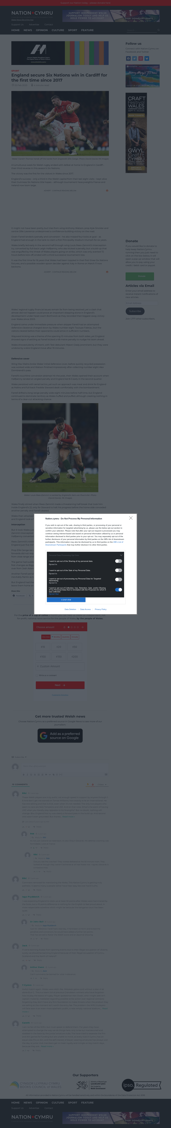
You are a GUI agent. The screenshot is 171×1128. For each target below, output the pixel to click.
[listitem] (85, 555)
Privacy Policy (100, 609)
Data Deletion (70, 609)
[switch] (118, 561)
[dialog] (85, 564)
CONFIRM (66, 600)
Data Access (85, 609)
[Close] (131, 518)
